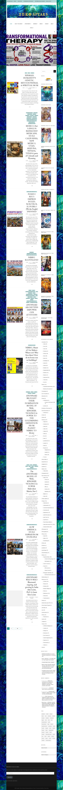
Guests (44, 566)
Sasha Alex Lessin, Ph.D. (27, 37)
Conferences (45, 400)
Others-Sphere (44, 498)
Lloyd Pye (45, 519)
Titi (44, 456)
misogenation (34, 34)
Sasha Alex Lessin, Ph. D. (37, 36)
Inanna (44, 363)
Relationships (44, 577)
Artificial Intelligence (47, 625)
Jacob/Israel (45, 440)
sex (42, 736)
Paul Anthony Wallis (47, 522)
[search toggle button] (54, 32)
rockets (43, 734)
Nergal (43, 730)
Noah (44, 445)
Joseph (44, 443)
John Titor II (45, 517)
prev (13, 49)
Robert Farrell (47, 570)
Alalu (33, 290)
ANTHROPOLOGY (10, 1)
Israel (44, 535)
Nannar (54, 728)
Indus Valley (44, 459)
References (29, 36)
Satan (54, 734)
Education (44, 395)
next (49, 49)
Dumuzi (44, 353)
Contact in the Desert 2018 (50, 402)
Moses (46, 454)
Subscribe (10, 777)
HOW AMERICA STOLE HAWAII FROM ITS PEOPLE (31, 532)
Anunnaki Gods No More (31, 253)
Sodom (53, 736)
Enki (23, 87)
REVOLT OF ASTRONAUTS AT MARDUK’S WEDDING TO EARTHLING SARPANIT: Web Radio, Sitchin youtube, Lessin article (47, 683)
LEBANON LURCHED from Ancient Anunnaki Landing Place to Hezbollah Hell (49, 655)
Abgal (30, 290)
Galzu (44, 496)
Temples (43, 621)
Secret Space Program (46, 605)
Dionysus (45, 351)
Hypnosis (45, 640)
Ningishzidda (45, 370)
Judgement (44, 464)
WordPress (42, 788)
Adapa (44, 431)
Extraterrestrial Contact (49, 574)
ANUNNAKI (35, 23)
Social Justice (32, 122)
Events (43, 398)
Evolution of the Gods (46, 408)
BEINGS (41, 23)
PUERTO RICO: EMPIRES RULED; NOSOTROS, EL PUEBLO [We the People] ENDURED (32, 203)
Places (43, 533)
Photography (44, 531)
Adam (44, 428)
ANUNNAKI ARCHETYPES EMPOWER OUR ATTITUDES (31, 309)
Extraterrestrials (45, 410)
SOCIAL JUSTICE (48, 1)
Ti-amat (54, 738)
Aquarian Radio (29, 112)
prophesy (43, 547)
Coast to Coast (46, 563)
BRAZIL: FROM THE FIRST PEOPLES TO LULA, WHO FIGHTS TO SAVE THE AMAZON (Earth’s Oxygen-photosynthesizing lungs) (31, 50)
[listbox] (31, 50)
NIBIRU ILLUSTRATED (31, 258)
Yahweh (43, 740)
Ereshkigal (45, 360)
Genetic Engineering (47, 637)
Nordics (46, 489)
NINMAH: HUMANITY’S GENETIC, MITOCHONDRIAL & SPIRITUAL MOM (29, 80)
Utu (44, 382)
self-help (43, 607)
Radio (43, 554)
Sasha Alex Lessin (48, 734)
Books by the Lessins (30, 295)
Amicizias (45, 412)
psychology (44, 550)
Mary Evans (44, 702)
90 (18, 628)
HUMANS (46, 23)
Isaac (44, 438)
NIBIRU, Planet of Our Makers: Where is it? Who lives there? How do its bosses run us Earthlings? (31, 353)
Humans (36, 115)
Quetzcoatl (45, 377)
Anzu (27, 466)
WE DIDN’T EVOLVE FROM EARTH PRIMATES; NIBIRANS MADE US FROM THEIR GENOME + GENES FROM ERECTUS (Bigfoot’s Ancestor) (48, 705)
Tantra (46, 738)
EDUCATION (20, 1)
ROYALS (31, 27)
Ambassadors (46, 505)
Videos (39, 37)
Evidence (27, 115)
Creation (45, 628)
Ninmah (31, 467)
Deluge (44, 630)
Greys (46, 479)
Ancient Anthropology (30, 291)
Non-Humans (41, 34)
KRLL (46, 486)
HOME (11, 23)
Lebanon (43, 466)
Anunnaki (31, 252)
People (43, 500)
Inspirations (44, 461)
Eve (44, 435)
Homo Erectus (44, 724)
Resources (34, 118)
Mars (50, 728)
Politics (34, 116)
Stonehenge (45, 540)
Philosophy (23, 36)
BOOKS (15, 1)
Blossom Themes (33, 788)
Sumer (43, 738)
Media (29, 34)
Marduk (32, 298)
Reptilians (47, 491)
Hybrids (25, 34)
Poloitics (43, 545)
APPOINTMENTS (27, 23)
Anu (37, 291)
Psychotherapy (45, 552)
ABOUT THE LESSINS (18, 23)
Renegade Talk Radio (47, 572)
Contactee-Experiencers (47, 507)
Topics (43, 623)
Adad (44, 426)
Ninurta (44, 374)
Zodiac (44, 644)
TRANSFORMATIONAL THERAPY (48, 662)
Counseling (44, 391)
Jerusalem (50, 726)
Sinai (45, 736)
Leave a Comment (33, 161)
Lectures (45, 405)
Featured (45, 616)
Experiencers (45, 512)
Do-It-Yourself (44, 393)
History (21, 34)
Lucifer (43, 728)
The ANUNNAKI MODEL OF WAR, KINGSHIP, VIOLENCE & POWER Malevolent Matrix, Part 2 (32, 481)
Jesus (54, 726)
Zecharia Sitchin (31, 123)
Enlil (33, 466)
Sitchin (34, 37)
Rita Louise (47, 567)
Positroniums (45, 642)
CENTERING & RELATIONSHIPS (40, 1)
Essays (44, 583)
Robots (43, 600)
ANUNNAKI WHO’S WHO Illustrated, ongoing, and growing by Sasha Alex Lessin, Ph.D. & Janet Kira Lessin (31, 586)
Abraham (45, 424)
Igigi (48, 724)
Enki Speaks (47, 561)
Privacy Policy (46, 788)
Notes (44, 590)
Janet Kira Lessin (46, 514)
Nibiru (32, 299)
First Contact (45, 635)
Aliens (44, 477)
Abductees (45, 502)
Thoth (44, 379)
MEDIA (52, 23)
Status (29, 393)
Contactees (45, 510)
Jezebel (46, 452)
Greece (43, 414)
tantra (43, 619)
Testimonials (45, 598)
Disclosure (45, 632)
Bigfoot (44, 493)
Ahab (44, 433)
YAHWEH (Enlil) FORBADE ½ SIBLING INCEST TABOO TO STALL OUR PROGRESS (49, 692)
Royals (44, 447)
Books (43, 384)
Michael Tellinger (46, 588)
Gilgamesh (47, 449)
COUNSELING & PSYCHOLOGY (28, 1)
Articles (35, 112)
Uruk (43, 647)
